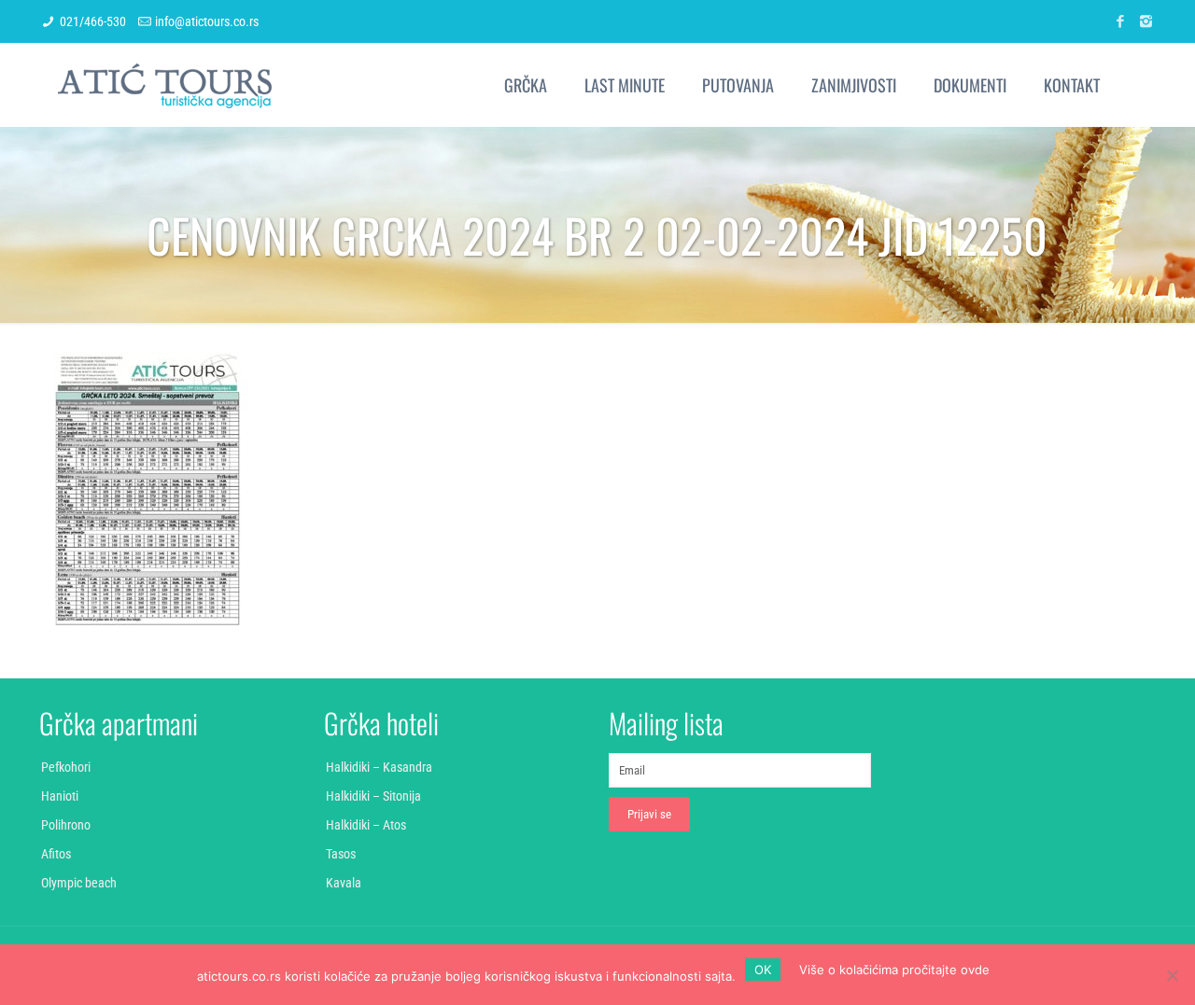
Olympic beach (79, 882)
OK (762, 969)
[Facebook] (1121, 21)
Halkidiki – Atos (366, 824)
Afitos (56, 853)
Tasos (341, 853)
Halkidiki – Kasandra (379, 767)
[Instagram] (1146, 21)
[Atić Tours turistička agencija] (165, 85)
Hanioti (59, 796)
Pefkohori (66, 767)
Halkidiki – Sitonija (373, 796)
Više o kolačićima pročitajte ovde (894, 969)
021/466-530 (93, 21)
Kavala (343, 882)
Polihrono (66, 824)
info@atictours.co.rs (207, 21)
